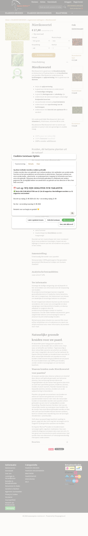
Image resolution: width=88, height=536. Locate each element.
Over (38, 164)
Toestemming (20, 164)
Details (31, 164)
